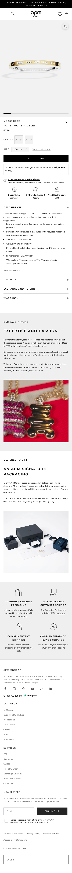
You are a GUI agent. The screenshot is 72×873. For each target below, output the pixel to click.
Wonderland (9, 720)
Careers (6, 729)
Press (5, 734)
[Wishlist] (60, 14)
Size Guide (8, 759)
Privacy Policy (33, 833)
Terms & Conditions (13, 833)
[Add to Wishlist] (66, 121)
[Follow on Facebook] (5, 688)
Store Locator (9, 724)
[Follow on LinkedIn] (50, 688)
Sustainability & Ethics (13, 715)
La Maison (8, 710)
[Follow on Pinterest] (23, 688)
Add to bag (36, 158)
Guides (6, 764)
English (11, 860)
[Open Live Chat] (53, 592)
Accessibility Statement (15, 840)
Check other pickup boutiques (24, 179)
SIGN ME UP (52, 811)
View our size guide (42, 149)
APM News (8, 739)
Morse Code (11, 121)
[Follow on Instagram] (14, 688)
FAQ (5, 754)
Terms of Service (51, 833)
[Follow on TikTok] (41, 688)
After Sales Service (11, 778)
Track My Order (10, 769)
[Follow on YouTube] (32, 688)
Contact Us (8, 783)
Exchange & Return (12, 774)
